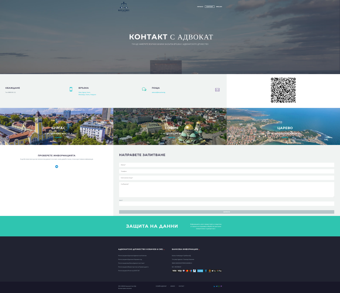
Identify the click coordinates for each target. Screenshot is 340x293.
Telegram (93, 94)
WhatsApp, (82, 94)
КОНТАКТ (209, 6)
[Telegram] (216, 286)
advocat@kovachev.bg (158, 92)
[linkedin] (56, 166)
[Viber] (221, 286)
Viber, (80, 92)
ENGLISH (219, 6)
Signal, (84, 92)
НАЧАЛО (200, 6)
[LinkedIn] (214, 286)
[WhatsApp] (219, 286)
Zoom (88, 92)
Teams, (87, 94)
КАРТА (58, 138)
